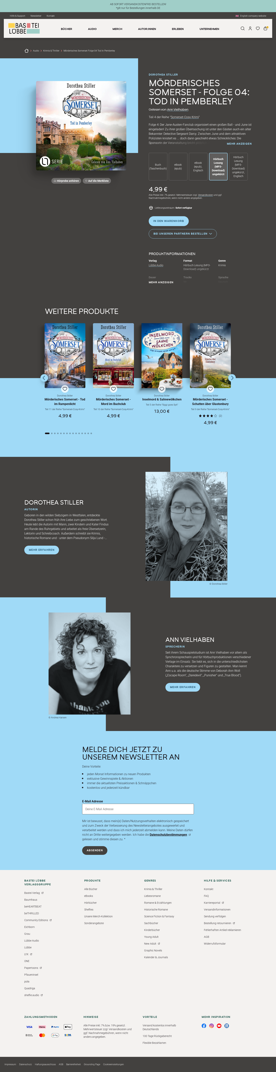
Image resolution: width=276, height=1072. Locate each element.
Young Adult (151, 936)
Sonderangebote (94, 923)
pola (26, 981)
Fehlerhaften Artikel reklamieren (222, 930)
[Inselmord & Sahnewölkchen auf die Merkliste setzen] (162, 355)
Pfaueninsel (31, 974)
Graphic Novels (153, 950)
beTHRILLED (31, 913)
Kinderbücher (152, 930)
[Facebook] (204, 1026)
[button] (65, 374)
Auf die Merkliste (98, 181)
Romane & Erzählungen (158, 902)
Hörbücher (90, 902)
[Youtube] (219, 1026)
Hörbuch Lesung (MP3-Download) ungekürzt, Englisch (238, 167)
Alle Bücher (90, 889)
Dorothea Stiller (163, 74)
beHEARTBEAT (33, 906)
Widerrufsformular (215, 943)
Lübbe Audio (156, 265)
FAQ (206, 895)
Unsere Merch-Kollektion (98, 916)
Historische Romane (156, 909)
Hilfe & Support (17, 16)
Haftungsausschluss (45, 1064)
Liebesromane (152, 895)
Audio (36, 50)
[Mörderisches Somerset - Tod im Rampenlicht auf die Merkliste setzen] (65, 355)
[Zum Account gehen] (250, 28)
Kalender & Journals (156, 957)
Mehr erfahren (41, 550)
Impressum (10, 1064)
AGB (206, 936)
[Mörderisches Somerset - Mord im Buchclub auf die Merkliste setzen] (113, 355)
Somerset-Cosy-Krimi (185, 117)
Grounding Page (92, 1064)
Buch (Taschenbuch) (158, 166)
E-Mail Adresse (92, 801)
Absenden (95, 850)
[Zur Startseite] (26, 50)
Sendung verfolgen (215, 916)
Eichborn (29, 926)
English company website (253, 16)
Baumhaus (30, 899)
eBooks (88, 895)
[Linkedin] (226, 1026)
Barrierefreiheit (73, 1064)
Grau (27, 933)
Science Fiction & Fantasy (159, 916)
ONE (26, 961)
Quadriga (29, 988)
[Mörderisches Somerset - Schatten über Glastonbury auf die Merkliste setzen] (210, 355)
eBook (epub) (178, 166)
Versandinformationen (217, 909)
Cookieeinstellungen (113, 1064)
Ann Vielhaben (177, 109)
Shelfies (88, 909)
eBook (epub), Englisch (198, 166)
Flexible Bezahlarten (154, 1042)
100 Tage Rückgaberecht (157, 1036)
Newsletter (36, 16)
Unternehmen (209, 29)
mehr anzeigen (239, 144)
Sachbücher (151, 923)
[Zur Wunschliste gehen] (258, 28)
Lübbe (27, 947)
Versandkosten (205, 195)
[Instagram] (211, 1026)
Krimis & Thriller (51, 50)
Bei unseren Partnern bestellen (180, 234)
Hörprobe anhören (68, 180)
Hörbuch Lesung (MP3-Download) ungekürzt (218, 167)
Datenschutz (25, 1064)
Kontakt (51, 16)
